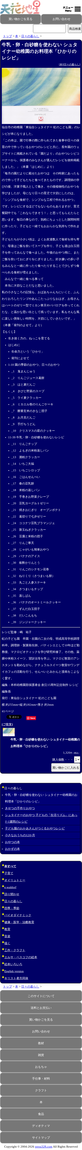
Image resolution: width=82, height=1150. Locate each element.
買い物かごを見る (20, 19)
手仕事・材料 (41, 1078)
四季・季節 (11, 908)
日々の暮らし (30, 36)
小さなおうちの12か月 (20, 835)
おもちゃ (41, 1066)
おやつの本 (12, 842)
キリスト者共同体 (16, 978)
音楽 (7, 936)
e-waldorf (10, 887)
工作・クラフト (14, 950)
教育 (7, 929)
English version (14, 971)
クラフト (41, 1090)
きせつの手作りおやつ (20, 808)
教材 (41, 1043)
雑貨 (41, 1055)
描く (7, 943)
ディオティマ (41, 1125)
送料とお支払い (41, 1007)
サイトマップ (41, 1137)
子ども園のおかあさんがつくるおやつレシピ (35, 828)
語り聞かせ (11, 894)
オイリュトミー (14, 880)
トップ (7, 36)
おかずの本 (12, 848)
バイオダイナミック (17, 915)
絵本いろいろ (13, 964)
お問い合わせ (61, 19)
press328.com (43, 1146)
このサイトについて (41, 996)
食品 (41, 1114)
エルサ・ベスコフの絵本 (20, 957)
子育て (8, 873)
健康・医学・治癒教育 (19, 922)
